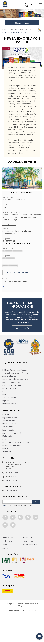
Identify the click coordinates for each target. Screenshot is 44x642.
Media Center (7, 436)
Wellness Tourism (9, 398)
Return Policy (28, 541)
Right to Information (9, 418)
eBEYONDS (32, 610)
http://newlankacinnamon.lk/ (14, 281)
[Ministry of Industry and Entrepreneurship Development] (35, 347)
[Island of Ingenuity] (27, 560)
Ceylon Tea (6, 367)
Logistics (5, 401)
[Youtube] (35, 517)
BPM (4, 394)
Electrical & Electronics (10, 404)
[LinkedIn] (20, 517)
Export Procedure (8, 430)
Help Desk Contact (12, 490)
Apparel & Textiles (9, 376)
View (4, 505)
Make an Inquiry (22, 23)
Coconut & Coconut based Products (15, 373)
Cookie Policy (7, 541)
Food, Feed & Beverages (11, 382)
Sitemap (5, 548)
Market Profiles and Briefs (11, 433)
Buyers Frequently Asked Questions (15, 442)
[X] (13, 517)
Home (4, 29)
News (4, 439)
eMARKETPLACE (8, 427)
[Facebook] (3, 286)
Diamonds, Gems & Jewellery (12, 385)
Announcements (8, 421)
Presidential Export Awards (12, 445)
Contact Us (21, 328)
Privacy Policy (28, 537)
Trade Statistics (8, 451)
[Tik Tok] (13, 525)
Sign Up (36, 501)
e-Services (26, 4)
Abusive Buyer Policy (30, 544)
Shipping (5, 544)
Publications (6, 448)
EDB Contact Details (9, 424)
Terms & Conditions (9, 537)
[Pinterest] (5, 525)
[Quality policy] (22, 341)
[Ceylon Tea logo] (6, 560)
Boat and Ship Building (10, 388)
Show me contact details (17, 272)
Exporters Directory (19, 29)
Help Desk (6, 415)
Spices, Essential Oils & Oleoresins (15, 379)
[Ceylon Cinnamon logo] (14, 560)
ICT (3, 391)
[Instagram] (28, 517)
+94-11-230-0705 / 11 (12, 472)
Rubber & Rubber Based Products (14, 370)
